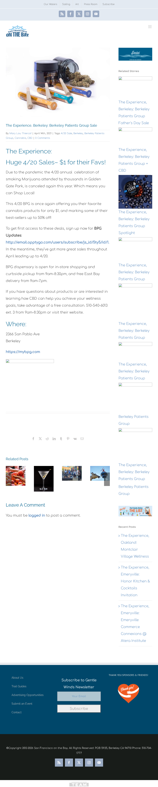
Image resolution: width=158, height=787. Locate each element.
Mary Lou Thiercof (20, 133)
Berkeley (78, 133)
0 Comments (42, 138)
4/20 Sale (66, 133)
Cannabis (20, 138)
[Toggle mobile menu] (150, 27)
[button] (9, 479)
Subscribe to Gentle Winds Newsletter (79, 683)
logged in (37, 515)
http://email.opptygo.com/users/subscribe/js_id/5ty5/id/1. (57, 242)
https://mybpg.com (23, 352)
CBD (29, 138)
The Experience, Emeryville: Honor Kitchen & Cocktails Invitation (135, 581)
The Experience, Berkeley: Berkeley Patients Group (134, 272)
